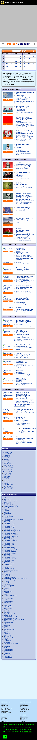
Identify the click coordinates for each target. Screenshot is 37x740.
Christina (18, 270)
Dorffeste (6, 510)
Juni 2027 (6, 461)
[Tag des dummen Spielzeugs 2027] (8, 279)
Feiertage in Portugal (9, 556)
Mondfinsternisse (8, 601)
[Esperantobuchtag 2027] (8, 271)
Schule (6, 623)
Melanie (24, 442)
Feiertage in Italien (9, 544)
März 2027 (7, 456)
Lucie (21, 258)
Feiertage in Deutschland (11, 536)
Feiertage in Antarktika (10, 523)
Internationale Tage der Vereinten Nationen (15, 578)
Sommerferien (8, 628)
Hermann (25, 412)
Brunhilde (25, 291)
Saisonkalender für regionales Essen (14, 619)
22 (16, 64)
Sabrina (30, 187)
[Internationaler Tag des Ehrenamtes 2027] (8, 150)
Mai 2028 (6, 479)
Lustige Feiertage (8, 598)
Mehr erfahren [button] (27, 732)
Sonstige (6, 631)
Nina (23, 270)
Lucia (17, 258)
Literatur (6, 597)
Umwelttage (7, 642)
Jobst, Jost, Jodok (28, 256)
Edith (31, 202)
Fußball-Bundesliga (9, 568)
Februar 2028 (7, 474)
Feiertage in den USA (10, 532)
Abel (24, 202)
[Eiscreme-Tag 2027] (8, 249)
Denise (25, 165)
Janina (24, 240)
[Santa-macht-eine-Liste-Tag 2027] (8, 136)
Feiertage (6, 517)
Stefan (25, 383)
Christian (30, 139)
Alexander (25, 347)
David (28, 221)
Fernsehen (7, 561)
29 (16, 66)
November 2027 (8, 468)
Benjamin (29, 310)
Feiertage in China (9, 527)
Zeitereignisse (8, 656)
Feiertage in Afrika (9, 520)
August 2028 (7, 483)
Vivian (17, 293)
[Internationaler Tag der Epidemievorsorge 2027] (8, 397)
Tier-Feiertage (7, 640)
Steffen (18, 384)
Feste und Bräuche (9, 563)
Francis (29, 124)
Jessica (18, 423)
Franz (27, 125)
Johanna (28, 240)
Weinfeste (6, 652)
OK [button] (5, 736)
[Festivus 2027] (7, 353)
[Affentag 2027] (7, 262)
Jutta (30, 347)
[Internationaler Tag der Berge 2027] (8, 223)
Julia (30, 412)
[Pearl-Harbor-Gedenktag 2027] (8, 177)
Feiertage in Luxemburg (10, 549)
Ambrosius (26, 178)
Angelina (25, 209)
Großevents (7, 574)
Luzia (24, 258)
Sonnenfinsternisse (9, 629)
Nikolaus (26, 168)
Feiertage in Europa (9, 539)
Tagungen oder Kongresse (11, 638)
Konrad (18, 312)
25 (29, 64)
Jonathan (23, 423)
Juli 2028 (6, 482)
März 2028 (7, 476)
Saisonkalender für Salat (10, 621)
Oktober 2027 (7, 466)
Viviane (22, 293)
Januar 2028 (7, 473)
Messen (6, 599)
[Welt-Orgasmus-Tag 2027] (8, 333)
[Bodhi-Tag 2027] (8, 188)
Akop (24, 255)
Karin (30, 441)
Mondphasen (7, 602)
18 (29, 61)
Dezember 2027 (8, 469)
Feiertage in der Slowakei (11, 534)
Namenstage (7, 605)
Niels (17, 168)
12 (33, 58)
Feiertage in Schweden (10, 558)
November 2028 (8, 487)
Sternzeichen (7, 636)
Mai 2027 (6, 459)
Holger (30, 326)
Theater (6, 639)
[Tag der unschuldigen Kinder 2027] (8, 412)
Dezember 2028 (8, 489)
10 (25, 58)
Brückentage (7, 503)
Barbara (25, 139)
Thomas (23, 424)
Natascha (18, 167)
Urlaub (5, 645)
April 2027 (6, 458)
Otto (33, 412)
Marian (18, 349)
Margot (22, 432)
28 (11, 66)
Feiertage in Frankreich (10, 540)
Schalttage (23, 720)
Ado (29, 280)
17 (25, 61)
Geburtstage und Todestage (11, 570)
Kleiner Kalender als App (14, 2)
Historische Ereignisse (10, 577)
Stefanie (29, 383)
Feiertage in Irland (9, 543)
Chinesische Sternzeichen (11, 506)
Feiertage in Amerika (9, 522)
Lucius (31, 112)
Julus (17, 327)
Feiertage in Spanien (9, 560)
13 (7, 61)
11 (29, 58)
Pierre (22, 203)
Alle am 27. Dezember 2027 (23, 405)
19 (33, 61)
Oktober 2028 (7, 486)
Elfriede (25, 187)
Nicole (31, 167)
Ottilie (32, 258)
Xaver (23, 127)
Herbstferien (7, 575)
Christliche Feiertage (9, 508)
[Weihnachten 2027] (8, 372)
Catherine (25, 441)
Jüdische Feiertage (9, 585)
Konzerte (6, 592)
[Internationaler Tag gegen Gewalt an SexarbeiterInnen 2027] (8, 291)
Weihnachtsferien (8, 649)
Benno (28, 255)
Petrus (18, 203)
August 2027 (7, 463)
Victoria (29, 356)
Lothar (28, 423)
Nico (23, 167)
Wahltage (6, 648)
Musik (5, 604)
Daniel (17, 140)
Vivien (32, 293)
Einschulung (7, 513)
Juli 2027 (6, 462)
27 (7, 66)
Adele (28, 365)
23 (20, 64)
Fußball (6, 567)
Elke (25, 282)
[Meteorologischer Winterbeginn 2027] (8, 98)
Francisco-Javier (20, 125)
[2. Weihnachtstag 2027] (8, 381)
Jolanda (31, 291)
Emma (25, 124)
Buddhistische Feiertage (10, 505)
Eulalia (23, 210)
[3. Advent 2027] (8, 234)
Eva (32, 365)
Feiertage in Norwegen (10, 550)
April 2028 (6, 477)
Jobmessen (7, 584)
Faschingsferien (8, 516)
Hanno (23, 367)
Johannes (25, 112)
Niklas (21, 168)
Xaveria (28, 127)
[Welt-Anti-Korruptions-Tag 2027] (8, 199)
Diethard (18, 210)
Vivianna (27, 293)
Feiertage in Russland (10, 557)
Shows (6, 626)
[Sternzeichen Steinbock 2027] (8, 347)
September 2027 (8, 465)
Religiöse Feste (8, 615)
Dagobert (25, 354)
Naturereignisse (8, 608)
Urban (26, 312)
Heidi (28, 282)
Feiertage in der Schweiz (10, 533)
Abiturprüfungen (8, 498)
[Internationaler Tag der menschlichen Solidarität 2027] (8, 324)
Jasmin (29, 422)
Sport (5, 632)
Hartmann (18, 240)
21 (11, 64)
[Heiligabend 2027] (8, 362)
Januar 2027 (7, 453)
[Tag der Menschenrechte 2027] (8, 212)
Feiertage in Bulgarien (10, 526)
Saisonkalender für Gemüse (11, 616)
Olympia (6, 609)
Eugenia (31, 375)
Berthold (25, 264)
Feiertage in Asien (9, 525)
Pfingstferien (7, 612)
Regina (21, 327)
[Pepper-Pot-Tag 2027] (8, 419)
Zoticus (18, 444)
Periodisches (5, 702)
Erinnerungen (7, 515)
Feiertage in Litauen (9, 547)
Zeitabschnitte (8, 655)
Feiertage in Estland (9, 537)
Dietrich (25, 238)
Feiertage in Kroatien (9, 546)
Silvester (29, 442)
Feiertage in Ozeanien (10, 553)
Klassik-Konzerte (8, 591)
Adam (24, 310)
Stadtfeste (7, 633)
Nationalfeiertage (8, 607)
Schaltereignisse (8, 622)
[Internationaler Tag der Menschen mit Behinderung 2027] (8, 122)
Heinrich (25, 326)
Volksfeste (7, 646)
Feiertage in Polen (9, 554)
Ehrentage (6, 512)
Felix (29, 431)
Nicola (27, 167)
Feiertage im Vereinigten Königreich (13, 519)
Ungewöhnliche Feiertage (11, 643)
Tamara (18, 424)
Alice (32, 280)
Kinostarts (6, 588)
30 (20, 66)
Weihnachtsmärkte (9, 650)
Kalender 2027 (7, 452)
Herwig (29, 153)
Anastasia (25, 375)
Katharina (18, 442)
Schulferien (7, 625)
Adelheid (25, 280)
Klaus (29, 165)
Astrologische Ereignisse (11, 501)
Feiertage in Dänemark (10, 529)
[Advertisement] (18, 23)
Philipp (25, 304)
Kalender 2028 (7, 472)
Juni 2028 (6, 480)
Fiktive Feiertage (8, 566)
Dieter (27, 202)
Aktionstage (7, 499)
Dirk (29, 238)
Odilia (28, 258)
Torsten (24, 356)
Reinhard (18, 154)
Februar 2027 (7, 455)
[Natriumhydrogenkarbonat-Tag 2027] (10, 431)
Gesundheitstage (8, 573)
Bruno (30, 209)
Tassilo (18, 222)
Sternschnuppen (8, 635)
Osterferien (7, 611)
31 (25, 66)
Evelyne (18, 367)
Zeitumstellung (8, 657)
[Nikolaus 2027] (8, 168)
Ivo (29, 354)
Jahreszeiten (7, 581)
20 (7, 64)
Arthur (24, 221)
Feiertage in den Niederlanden (12, 530)
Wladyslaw (19, 259)
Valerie (26, 203)
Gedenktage (7, 571)
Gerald (25, 153)
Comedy (6, 509)
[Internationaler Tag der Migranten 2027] (8, 299)
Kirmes (6, 590)
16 (20, 61)
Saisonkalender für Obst (10, 618)
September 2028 (8, 484)
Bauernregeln (7, 502)
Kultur (5, 594)
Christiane (26, 269)
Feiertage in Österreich (10, 551)
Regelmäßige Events (9, 614)
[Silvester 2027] (7, 437)
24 (25, 64)
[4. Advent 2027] (8, 307)
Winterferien (7, 653)
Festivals (6, 564)
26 (33, 64)
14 (11, 61)
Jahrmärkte (7, 582)
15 (16, 61)
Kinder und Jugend (9, 587)
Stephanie (23, 384)
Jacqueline (19, 256)
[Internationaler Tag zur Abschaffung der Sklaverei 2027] (8, 111)
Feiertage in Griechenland (11, 541)
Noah (32, 282)
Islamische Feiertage (9, 580)
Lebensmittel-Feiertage (10, 595)
